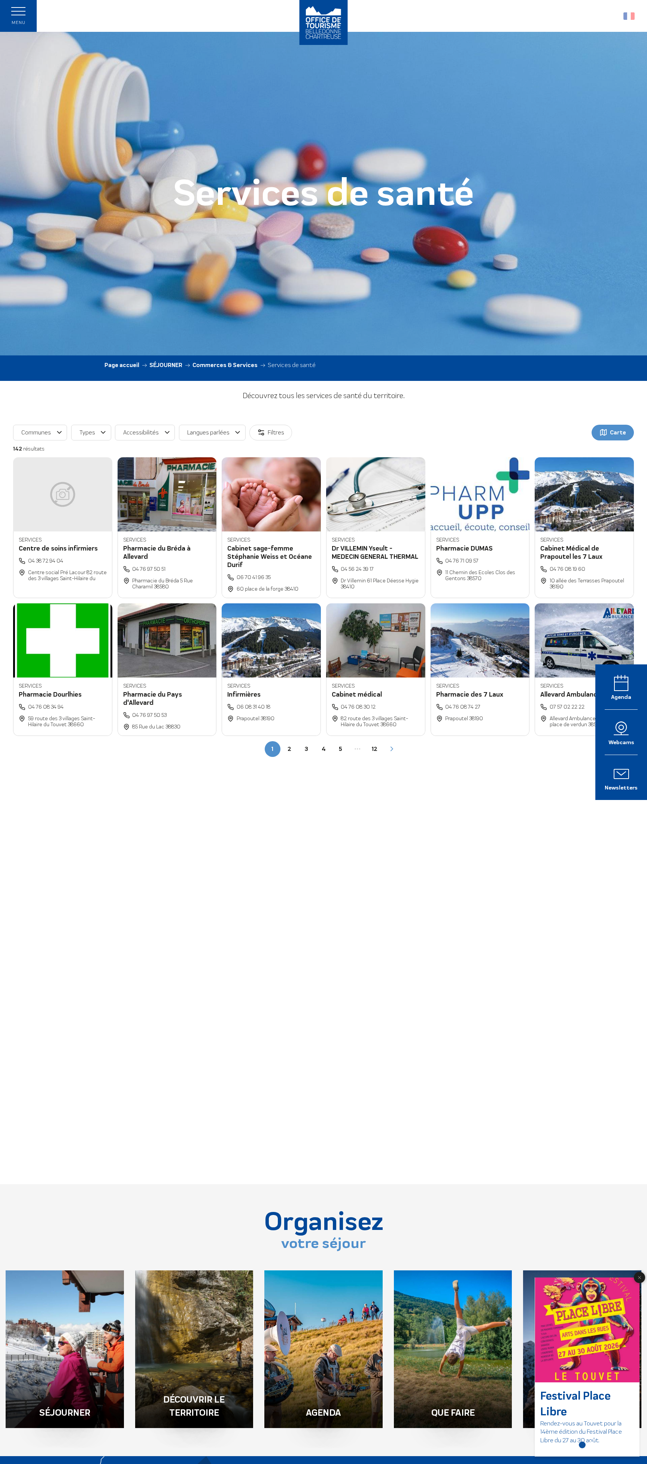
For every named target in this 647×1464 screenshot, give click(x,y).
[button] (613, 15)
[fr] (630, 16)
